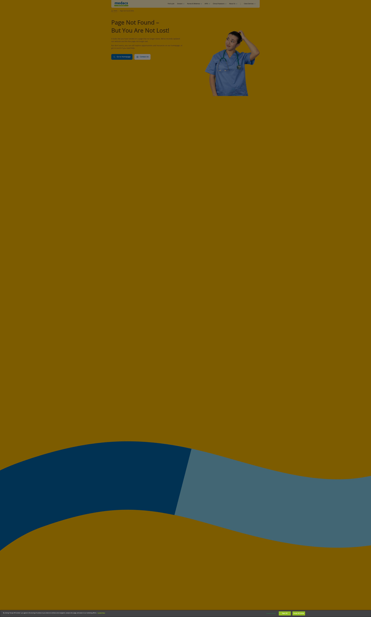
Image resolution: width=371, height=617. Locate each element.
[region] (185, 613)
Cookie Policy (101, 613)
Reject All (284, 613)
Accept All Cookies (299, 613)
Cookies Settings (271, 613)
